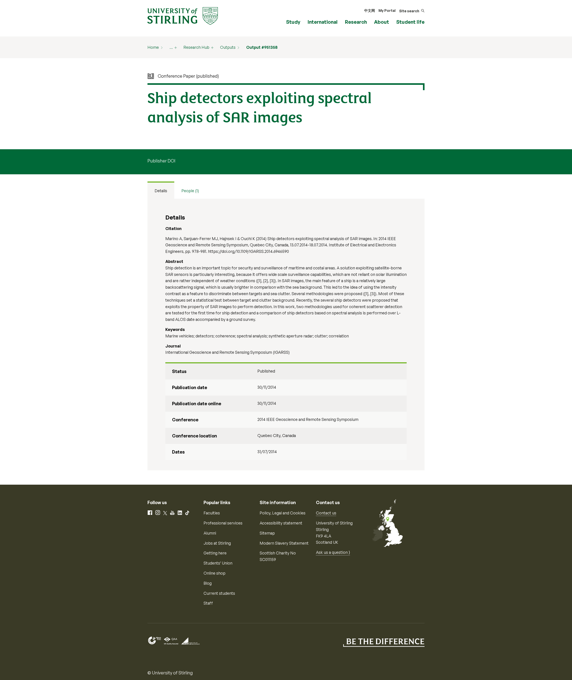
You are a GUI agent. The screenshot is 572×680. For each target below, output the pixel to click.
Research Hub (196, 47)
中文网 (369, 10)
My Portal (387, 10)
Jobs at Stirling (217, 543)
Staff (208, 603)
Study (293, 22)
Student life (410, 22)
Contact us (326, 512)
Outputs (228, 47)
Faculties (212, 512)
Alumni (210, 533)
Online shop (214, 573)
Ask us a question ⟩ (333, 552)
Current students (219, 593)
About (381, 22)
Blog (208, 583)
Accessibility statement (281, 522)
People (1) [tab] (190, 190)
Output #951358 (262, 47)
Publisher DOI (161, 161)
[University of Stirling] (182, 15)
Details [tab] (161, 190)
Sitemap (267, 533)
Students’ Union (218, 563)
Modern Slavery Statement (284, 543)
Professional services (223, 522)
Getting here (215, 552)
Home (153, 47)
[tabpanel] (286, 334)
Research (356, 22)
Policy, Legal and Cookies (282, 512)
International (322, 22)
